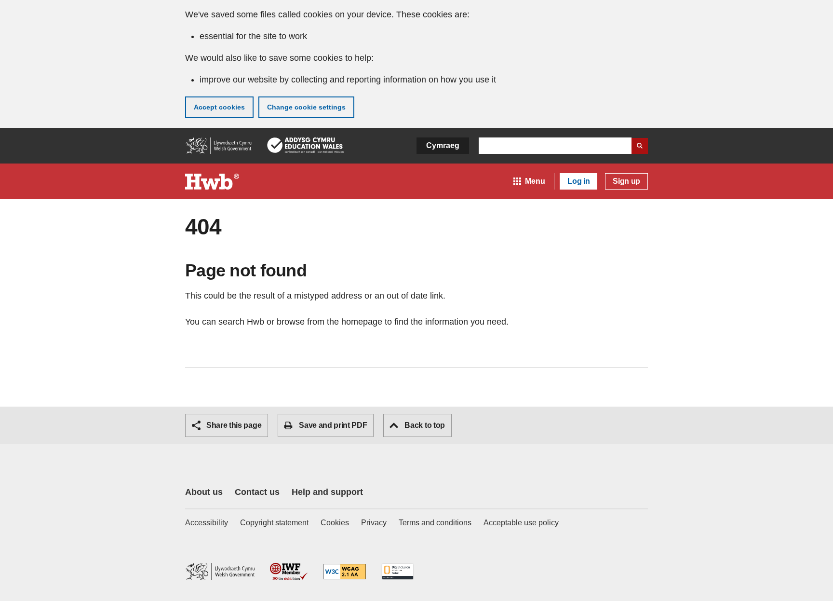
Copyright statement (274, 523)
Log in (578, 181)
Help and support (327, 492)
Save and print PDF (333, 425)
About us (204, 492)
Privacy (374, 523)
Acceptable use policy (521, 523)
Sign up (626, 181)
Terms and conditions (435, 523)
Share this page (233, 425)
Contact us (257, 492)
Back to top (424, 425)
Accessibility (206, 523)
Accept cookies (219, 107)
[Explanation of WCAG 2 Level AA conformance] (344, 572)
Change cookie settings (306, 107)
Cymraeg (442, 145)
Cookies (335, 523)
